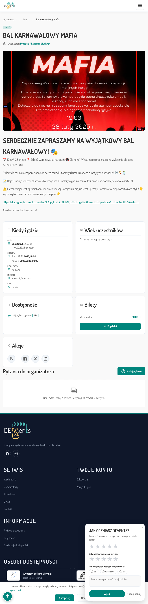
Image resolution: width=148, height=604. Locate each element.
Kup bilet (110, 326)
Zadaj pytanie (131, 371)
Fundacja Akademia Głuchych (35, 43)
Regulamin (9, 538)
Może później (134, 594)
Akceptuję (64, 598)
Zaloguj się (82, 479)
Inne (25, 19)
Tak (95, 571)
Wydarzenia (8, 19)
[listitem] (11, 359)
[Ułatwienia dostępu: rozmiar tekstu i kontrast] (7, 596)
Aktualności (10, 494)
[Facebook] (7, 453)
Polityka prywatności (14, 530)
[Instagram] (16, 453)
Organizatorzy (11, 487)
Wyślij (107, 594)
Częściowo (109, 571)
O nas (7, 501)
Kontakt (8, 509)
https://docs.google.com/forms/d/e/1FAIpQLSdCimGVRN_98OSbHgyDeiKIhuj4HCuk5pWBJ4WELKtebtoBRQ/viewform (71, 202)
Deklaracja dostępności (16, 545)
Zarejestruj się (84, 487)
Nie (124, 571)
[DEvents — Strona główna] (9, 5)
